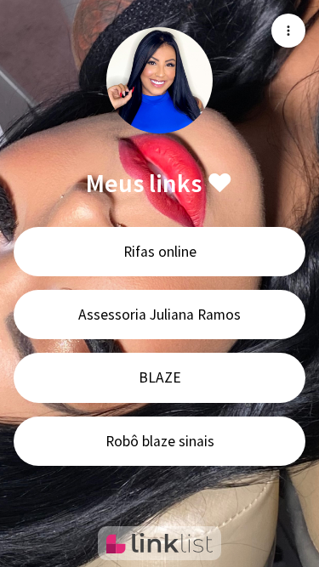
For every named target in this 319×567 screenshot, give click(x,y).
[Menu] (288, 31)
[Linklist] (159, 543)
